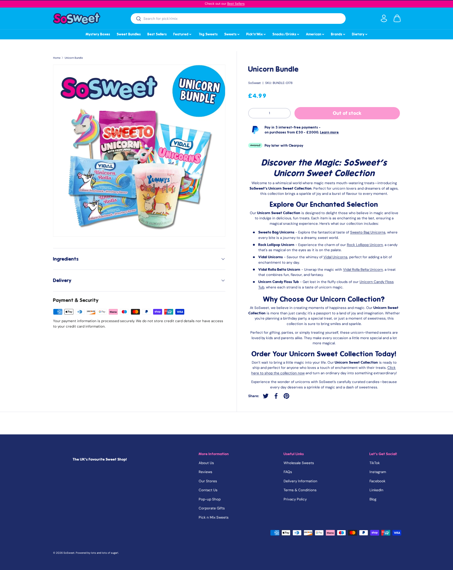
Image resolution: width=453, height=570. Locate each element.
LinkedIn (376, 490)
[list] (139, 151)
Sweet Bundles (129, 34)
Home (56, 58)
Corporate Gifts (212, 508)
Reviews (205, 472)
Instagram (377, 472)
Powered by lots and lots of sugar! (97, 552)
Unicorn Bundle (74, 58)
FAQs (288, 472)
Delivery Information (300, 481)
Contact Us (208, 490)
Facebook (377, 481)
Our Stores (208, 481)
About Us (206, 463)
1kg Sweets (208, 34)
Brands (338, 33)
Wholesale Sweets (299, 463)
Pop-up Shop (210, 499)
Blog (372, 499)
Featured (182, 33)
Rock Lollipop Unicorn (365, 244)
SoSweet (254, 83)
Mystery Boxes (98, 34)
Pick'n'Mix (256, 33)
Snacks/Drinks (286, 33)
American (315, 33)
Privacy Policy (295, 499)
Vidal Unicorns (335, 257)
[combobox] (238, 18)
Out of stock (347, 113)
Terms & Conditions (300, 490)
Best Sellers (236, 4)
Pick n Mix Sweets (214, 517)
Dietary (360, 33)
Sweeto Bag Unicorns (368, 232)
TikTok (374, 463)
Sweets (232, 33)
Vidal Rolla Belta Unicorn (363, 269)
